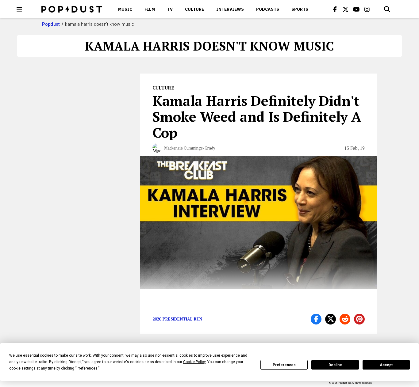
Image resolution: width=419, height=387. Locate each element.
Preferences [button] (87, 368)
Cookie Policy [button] (194, 362)
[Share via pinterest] (359, 319)
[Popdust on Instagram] (367, 9)
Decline (335, 365)
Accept (386, 365)
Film (149, 9)
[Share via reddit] (345, 319)
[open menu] (19, 9)
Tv (170, 9)
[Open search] (387, 9)
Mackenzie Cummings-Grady (189, 148)
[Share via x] (330, 319)
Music (125, 9)
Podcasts (267, 9)
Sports (299, 9)
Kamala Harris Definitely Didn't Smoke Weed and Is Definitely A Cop (256, 116)
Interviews (230, 9)
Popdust (51, 24)
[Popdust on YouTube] (356, 9)
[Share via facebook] (316, 319)
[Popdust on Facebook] (335, 9)
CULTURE (194, 9)
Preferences (284, 365)
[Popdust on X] (345, 9)
